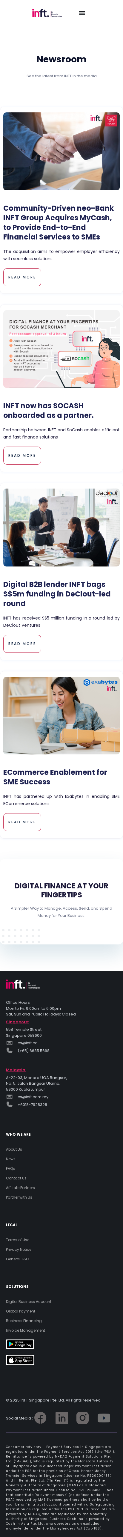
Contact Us (16, 1178)
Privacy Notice (18, 1249)
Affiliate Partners (20, 1187)
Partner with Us (19, 1197)
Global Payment (20, 1311)
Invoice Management (25, 1330)
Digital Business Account (28, 1301)
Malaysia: (16, 1070)
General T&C (17, 1259)
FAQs (10, 1168)
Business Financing (24, 1320)
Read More (22, 277)
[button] (82, 13)
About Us (14, 1149)
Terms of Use (17, 1239)
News (11, 1158)
